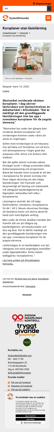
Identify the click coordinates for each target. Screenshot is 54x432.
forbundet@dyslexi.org (19, 355)
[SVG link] (16, 18)
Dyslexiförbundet (9, 33)
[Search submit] (49, 8)
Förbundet (24, 33)
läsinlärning (8, 282)
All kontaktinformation (19, 373)
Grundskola (43, 279)
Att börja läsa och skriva (26, 279)
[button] (48, 18)
